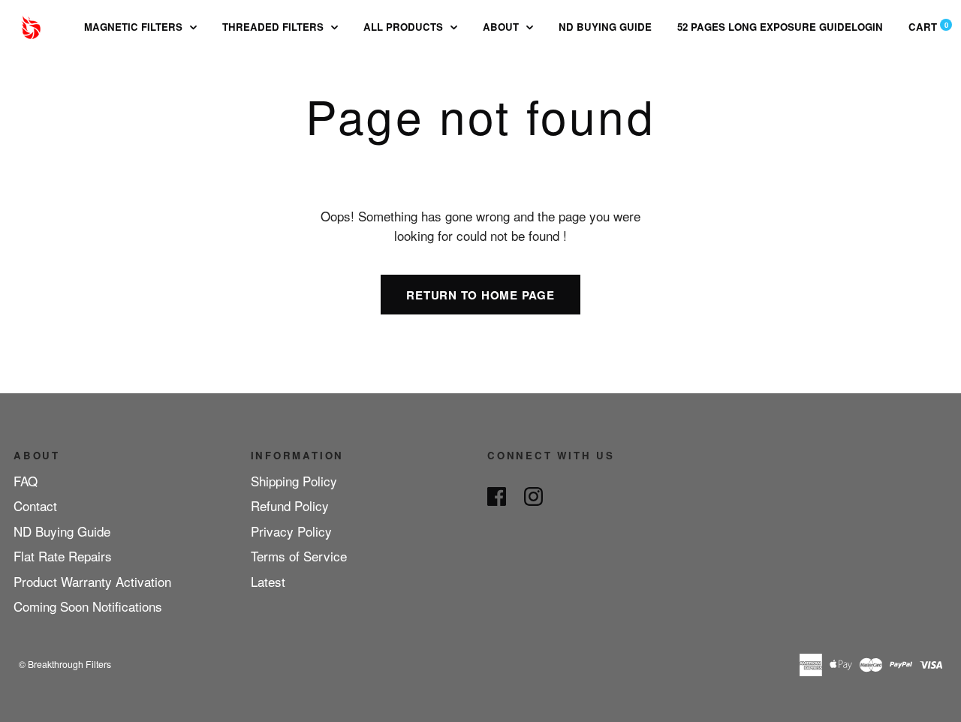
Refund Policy (290, 505)
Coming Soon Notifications (88, 606)
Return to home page (480, 295)
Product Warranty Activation (92, 581)
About (502, 27)
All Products (404, 27)
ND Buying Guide (605, 27)
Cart (928, 27)
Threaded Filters (274, 27)
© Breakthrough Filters (65, 663)
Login (867, 27)
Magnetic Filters (134, 27)
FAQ (26, 480)
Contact (35, 505)
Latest (268, 581)
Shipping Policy (294, 480)
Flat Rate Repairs (63, 555)
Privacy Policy (291, 531)
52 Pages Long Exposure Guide (764, 27)
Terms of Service (299, 555)
